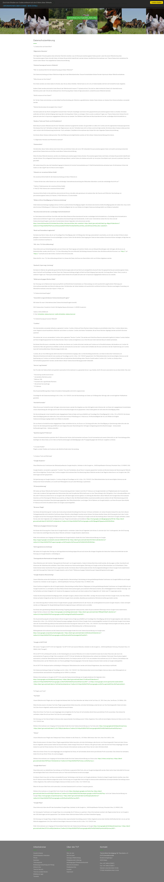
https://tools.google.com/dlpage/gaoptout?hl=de (101, 519)
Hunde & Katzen (38, 853)
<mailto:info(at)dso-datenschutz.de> (65, 314)
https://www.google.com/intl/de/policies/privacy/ (47, 679)
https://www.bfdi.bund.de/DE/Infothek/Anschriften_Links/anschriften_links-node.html (58, 223)
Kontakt (69, 869)
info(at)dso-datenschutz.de (46, 314)
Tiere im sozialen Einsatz (40, 872)
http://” (123, 251)
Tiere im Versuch (38, 869)
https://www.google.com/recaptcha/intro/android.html (107, 681)
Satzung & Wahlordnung (74, 857)
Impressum (70, 872)
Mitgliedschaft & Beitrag (74, 860)
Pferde (35, 857)
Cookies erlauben (156, 2)
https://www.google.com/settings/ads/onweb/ (64, 612)
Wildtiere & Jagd (38, 874)
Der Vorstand (70, 855)
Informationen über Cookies (15, 6)
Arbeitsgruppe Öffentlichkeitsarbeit (77, 862)
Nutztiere (36, 860)
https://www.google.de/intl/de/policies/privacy (113, 726)
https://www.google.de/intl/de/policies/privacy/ (107, 826)
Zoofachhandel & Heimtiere (41, 855)
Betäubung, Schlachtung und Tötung (43, 864)
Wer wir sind (70, 853)
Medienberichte (71, 867)
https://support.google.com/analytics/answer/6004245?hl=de (51, 540)
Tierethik (36, 876)
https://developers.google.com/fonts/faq (81, 791)
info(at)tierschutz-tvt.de (112, 870)
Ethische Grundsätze (73, 864)
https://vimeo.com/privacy (105, 758)
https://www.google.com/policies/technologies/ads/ (48, 633)
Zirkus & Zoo (37, 867)
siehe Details (32, 6)
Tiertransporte (37, 862)
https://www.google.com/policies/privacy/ (50, 795)
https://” (36, 253)
